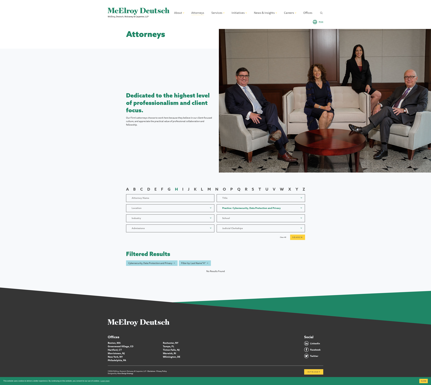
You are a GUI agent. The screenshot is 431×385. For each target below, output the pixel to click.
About (178, 13)
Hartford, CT (115, 350)
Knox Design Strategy (125, 373)
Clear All (283, 237)
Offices (307, 13)
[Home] (138, 322)
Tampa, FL (168, 346)
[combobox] (260, 198)
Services (216, 13)
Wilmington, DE (171, 357)
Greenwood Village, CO (120, 346)
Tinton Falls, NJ (171, 350)
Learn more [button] (105, 381)
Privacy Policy (161, 371)
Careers (289, 13)
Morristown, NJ (116, 353)
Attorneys (197, 13)
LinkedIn (315, 343)
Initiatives (238, 13)
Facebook (315, 350)
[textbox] (260, 198)
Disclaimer (151, 371)
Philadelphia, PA (117, 360)
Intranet (313, 371)
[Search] (321, 13)
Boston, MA (114, 343)
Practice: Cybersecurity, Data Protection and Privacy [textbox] (251, 208)
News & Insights (264, 13)
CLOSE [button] (423, 381)
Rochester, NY (170, 343)
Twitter (314, 356)
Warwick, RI (169, 353)
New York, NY (115, 357)
